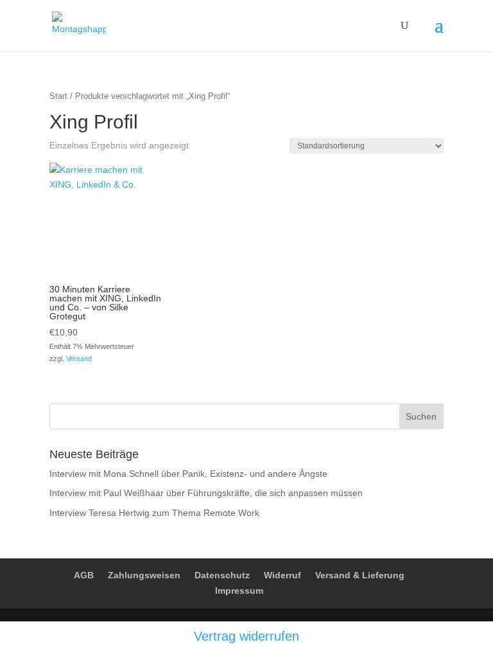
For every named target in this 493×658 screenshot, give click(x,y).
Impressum (239, 590)
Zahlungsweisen (144, 575)
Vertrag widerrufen (246, 636)
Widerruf (282, 575)
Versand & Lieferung (359, 575)
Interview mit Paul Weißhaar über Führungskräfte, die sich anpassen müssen (206, 493)
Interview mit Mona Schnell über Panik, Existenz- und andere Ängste (188, 473)
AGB (84, 575)
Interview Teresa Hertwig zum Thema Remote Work (154, 513)
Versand (79, 358)
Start (58, 96)
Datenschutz (222, 575)
